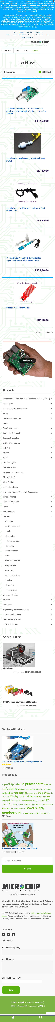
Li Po (9, 804)
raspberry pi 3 (31, 813)
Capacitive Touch (13, 541)
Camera (30, 793)
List (49, 72)
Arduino (11, 789)
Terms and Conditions (35, 35)
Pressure (10, 585)
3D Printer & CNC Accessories (15, 409)
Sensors (25, 50)
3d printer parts (32, 784)
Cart (14, 35)
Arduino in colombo (25, 789)
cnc (35, 793)
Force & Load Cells (13, 561)
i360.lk (42, 1006)
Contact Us (38, 32)
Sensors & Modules (11, 438)
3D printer (14, 784)
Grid (43, 72)
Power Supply (34, 808)
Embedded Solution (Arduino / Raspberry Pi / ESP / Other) (26, 399)
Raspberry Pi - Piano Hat (13, 472)
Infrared (13, 800)
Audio (8, 531)
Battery (5, 793)
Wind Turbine (8, 482)
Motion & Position (13, 575)
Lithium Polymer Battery (32, 804)
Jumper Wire (27, 800)
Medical (6, 453)
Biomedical (10, 536)
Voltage (9, 521)
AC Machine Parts (10, 487)
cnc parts (43, 792)
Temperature (11, 590)
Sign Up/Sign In (27, 38)
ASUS (5, 458)
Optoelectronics (9, 497)
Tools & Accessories (11, 624)
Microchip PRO (9, 477)
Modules (6, 600)
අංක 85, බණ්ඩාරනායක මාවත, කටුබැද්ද (26, 20)
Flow (8, 556)
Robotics (6, 448)
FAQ (47, 35)
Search (27, 869)
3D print (5, 785)
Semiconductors (9, 512)
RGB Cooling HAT (10, 463)
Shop (8, 35)
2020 (3, 789)
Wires (5, 414)
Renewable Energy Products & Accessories (20, 492)
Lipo (4, 804)
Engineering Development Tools (16, 610)
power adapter (19, 808)
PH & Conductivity (13, 526)
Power (5, 507)
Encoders (10, 546)
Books (5, 423)
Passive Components (11, 502)
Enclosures (7, 605)
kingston (36, 801)
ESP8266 (37, 796)
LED (47, 800)
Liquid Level (11, 565)
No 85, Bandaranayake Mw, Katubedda (32, 5)
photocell (49, 804)
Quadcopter (8, 404)
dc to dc (6, 796)
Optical (9, 580)
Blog (21, 32)
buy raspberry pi (18, 792)
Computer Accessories (12, 433)
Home (15, 32)
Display (14, 796)
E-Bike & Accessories (11, 443)
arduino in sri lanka (42, 789)
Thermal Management (12, 619)
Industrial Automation (12, 614)
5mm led (47, 784)
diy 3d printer (26, 796)
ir (20, 800)
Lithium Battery (17, 804)
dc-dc (50, 793)
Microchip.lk (7, 50)
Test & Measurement (11, 428)
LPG (43, 804)
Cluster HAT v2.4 (9, 467)
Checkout (22, 35)
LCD (42, 800)
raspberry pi (11, 813)
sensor (46, 813)
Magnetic (10, 570)
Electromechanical (10, 595)
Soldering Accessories (12, 418)
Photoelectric (7, 808)
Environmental (12, 551)
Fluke (44, 797)
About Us (29, 32)
